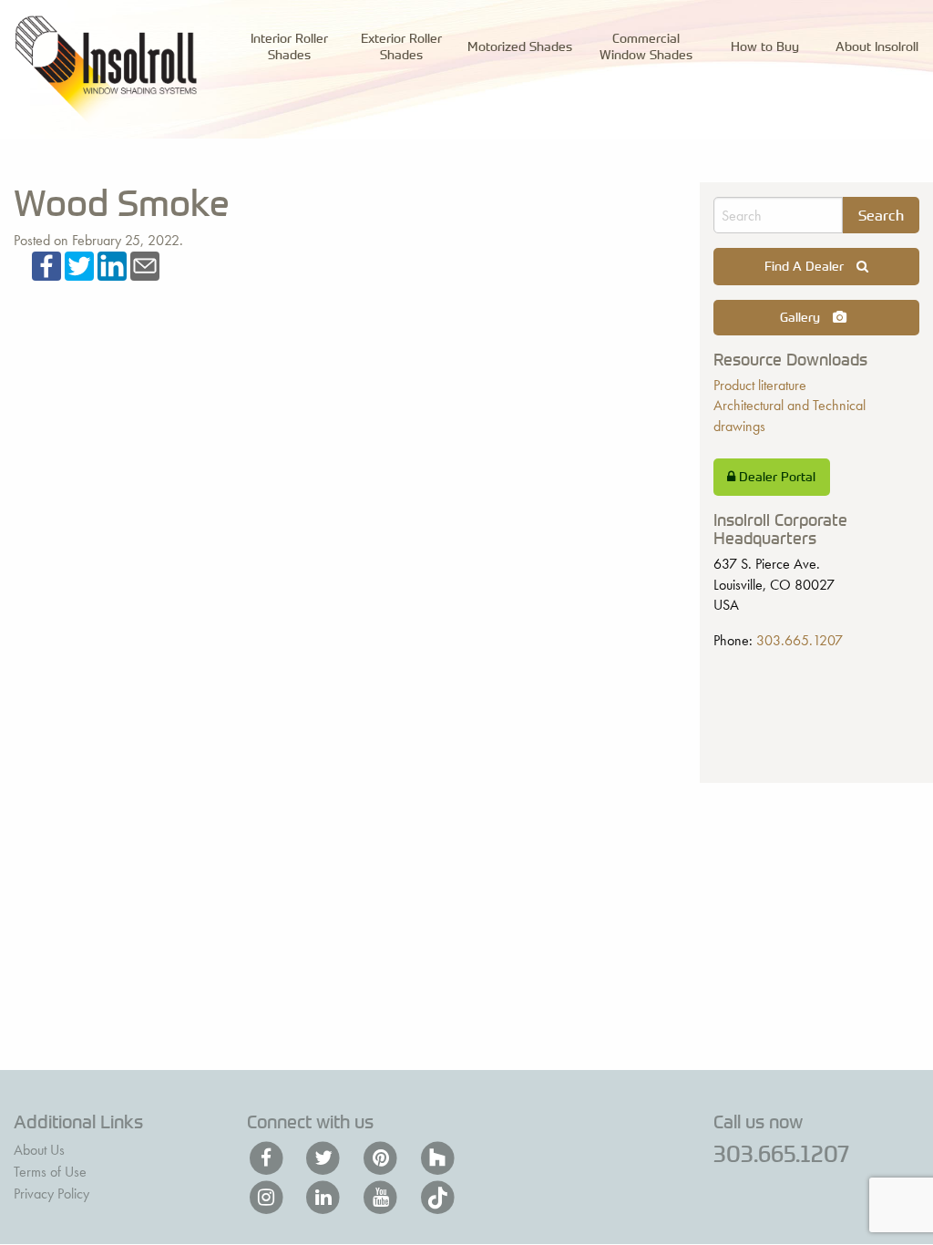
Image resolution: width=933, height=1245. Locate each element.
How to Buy (765, 46)
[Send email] (144, 263)
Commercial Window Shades (646, 45)
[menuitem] (289, 46)
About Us (39, 1149)
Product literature (759, 385)
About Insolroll (877, 46)
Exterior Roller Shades (401, 45)
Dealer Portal (775, 476)
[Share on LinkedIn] (112, 263)
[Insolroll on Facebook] (268, 1158)
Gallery (802, 316)
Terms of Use (50, 1171)
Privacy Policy (51, 1193)
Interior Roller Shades (289, 45)
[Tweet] (79, 263)
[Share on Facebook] (46, 263)
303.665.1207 (799, 640)
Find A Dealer (805, 265)
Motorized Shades (519, 46)
